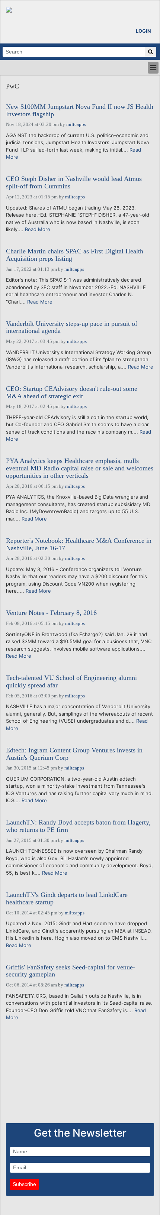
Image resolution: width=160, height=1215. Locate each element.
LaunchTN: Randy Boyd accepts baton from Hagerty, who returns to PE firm (78, 826)
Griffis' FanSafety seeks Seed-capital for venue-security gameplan (70, 971)
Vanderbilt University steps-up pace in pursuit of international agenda (71, 327)
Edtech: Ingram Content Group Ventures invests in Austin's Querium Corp (74, 754)
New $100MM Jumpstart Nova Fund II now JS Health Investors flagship (79, 110)
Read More (37, 229)
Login (143, 31)
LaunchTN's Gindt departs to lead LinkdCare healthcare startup (67, 898)
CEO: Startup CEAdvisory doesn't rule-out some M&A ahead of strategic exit (71, 392)
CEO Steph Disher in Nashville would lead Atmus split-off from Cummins (74, 182)
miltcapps (76, 124)
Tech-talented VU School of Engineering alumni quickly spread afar (71, 681)
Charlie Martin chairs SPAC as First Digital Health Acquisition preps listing (74, 255)
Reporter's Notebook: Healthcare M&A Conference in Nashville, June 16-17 (78, 544)
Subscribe (24, 1184)
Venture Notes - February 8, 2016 (51, 612)
